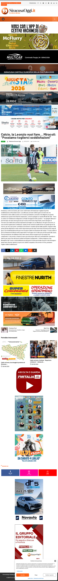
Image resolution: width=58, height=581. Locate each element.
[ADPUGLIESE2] (29, 319)
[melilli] (29, 413)
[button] (55, 561)
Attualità (5, 356)
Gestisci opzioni (49, 575)
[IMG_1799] (29, 290)
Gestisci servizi (19, 571)
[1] (29, 545)
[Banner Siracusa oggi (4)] (29, 98)
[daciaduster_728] (29, 188)
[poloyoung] (29, 262)
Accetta (23, 575)
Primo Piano (12, 356)
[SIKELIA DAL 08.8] (29, 123)
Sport (3, 141)
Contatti (4, 4)
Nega (36, 575)
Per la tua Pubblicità (15, 3)
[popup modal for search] (54, 19)
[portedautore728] (29, 277)
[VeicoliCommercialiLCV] (29, 56)
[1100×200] (29, 69)
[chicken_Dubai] (29, 41)
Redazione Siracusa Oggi (15, 141)
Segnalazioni (5, 3)
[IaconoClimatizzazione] (29, 202)
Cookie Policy (30, 578)
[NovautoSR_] (29, 500)
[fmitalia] (29, 110)
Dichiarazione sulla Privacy (39, 578)
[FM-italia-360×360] (29, 380)
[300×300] (29, 448)
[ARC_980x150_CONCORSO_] (29, 28)
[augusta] (29, 83)
